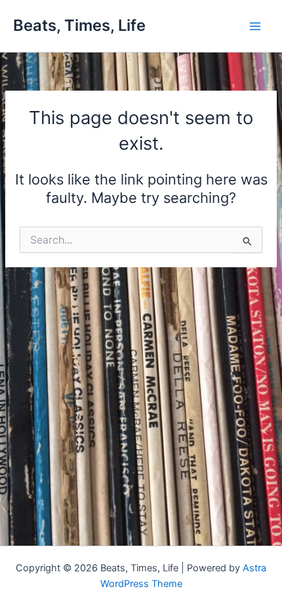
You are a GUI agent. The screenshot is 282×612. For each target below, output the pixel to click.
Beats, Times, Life (79, 25)
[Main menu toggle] (255, 26)
